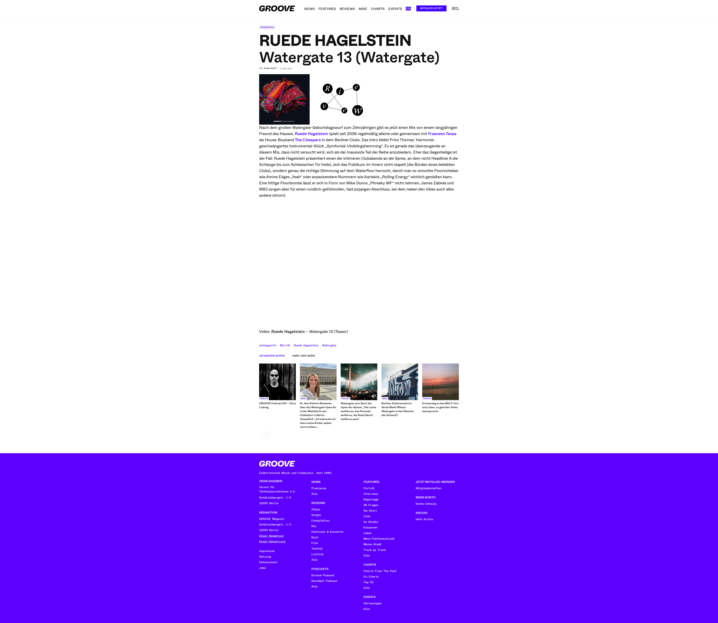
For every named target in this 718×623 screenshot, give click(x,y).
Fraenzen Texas (442, 134)
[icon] (455, 8)
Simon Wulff (270, 68)
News (303, 398)
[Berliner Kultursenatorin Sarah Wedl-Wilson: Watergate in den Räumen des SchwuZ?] (399, 382)
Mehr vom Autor (303, 355)
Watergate (329, 345)
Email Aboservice (272, 541)
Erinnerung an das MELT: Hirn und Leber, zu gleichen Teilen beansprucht (440, 407)
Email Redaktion (271, 536)
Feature (345, 398)
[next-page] (267, 434)
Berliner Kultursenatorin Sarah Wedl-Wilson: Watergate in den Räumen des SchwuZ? (397, 409)
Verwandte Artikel (272, 355)
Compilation (267, 27)
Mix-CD (285, 345)
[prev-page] (261, 434)
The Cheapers (308, 140)
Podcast (264, 398)
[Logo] (277, 8)
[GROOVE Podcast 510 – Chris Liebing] (277, 382)
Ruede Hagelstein (311, 134)
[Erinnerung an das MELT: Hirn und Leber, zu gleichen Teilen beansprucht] (440, 382)
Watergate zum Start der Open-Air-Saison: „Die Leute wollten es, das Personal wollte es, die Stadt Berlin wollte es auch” (358, 411)
